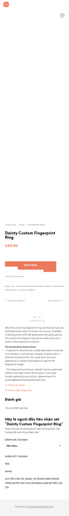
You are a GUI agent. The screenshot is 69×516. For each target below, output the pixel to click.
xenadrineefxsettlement (40, 506)
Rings (21, 225)
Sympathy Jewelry (26, 290)
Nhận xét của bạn (17, 457)
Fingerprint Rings (36, 225)
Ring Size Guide (16, 385)
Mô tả (37, 317)
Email (9, 471)
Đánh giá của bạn (17, 440)
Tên (8, 464)
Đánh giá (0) (37, 321)
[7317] (11, 264)
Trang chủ (10, 225)
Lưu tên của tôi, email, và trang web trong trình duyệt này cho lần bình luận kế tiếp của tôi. (33, 483)
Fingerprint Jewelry (42, 286)
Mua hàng (30, 265)
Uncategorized (23, 286)
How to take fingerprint (20, 390)
